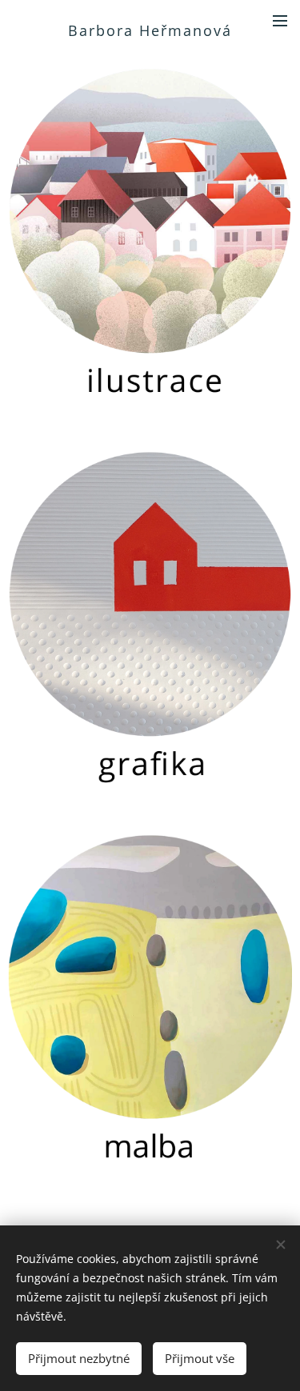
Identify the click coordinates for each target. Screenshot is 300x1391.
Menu (280, 20)
